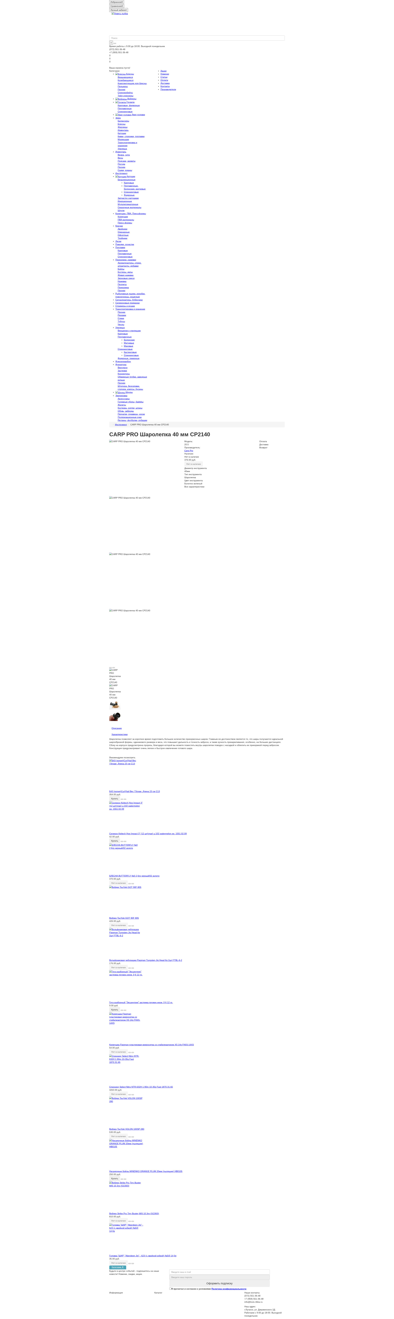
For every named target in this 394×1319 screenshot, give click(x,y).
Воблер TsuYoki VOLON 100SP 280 (126, 1129)
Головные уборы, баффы (130, 402)
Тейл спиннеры (125, 95)
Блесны (130, 74)
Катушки (122, 133)
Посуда (121, 164)
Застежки (122, 370)
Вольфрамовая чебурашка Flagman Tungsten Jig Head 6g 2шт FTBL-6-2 (145, 960)
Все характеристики (194, 486)
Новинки (165, 74)
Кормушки (123, 216)
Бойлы (121, 269)
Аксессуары (124, 398)
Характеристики (120, 734)
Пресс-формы (125, 223)
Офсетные (123, 235)
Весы (120, 158)
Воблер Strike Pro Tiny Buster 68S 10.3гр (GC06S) (134, 1213)
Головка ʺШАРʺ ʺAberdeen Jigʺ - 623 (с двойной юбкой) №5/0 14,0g (142, 1255)
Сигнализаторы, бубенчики (129, 300)
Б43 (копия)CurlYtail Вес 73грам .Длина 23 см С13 (134, 791)
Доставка (165, 83)
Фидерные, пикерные (128, 358)
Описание (117, 728)
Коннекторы (124, 373)
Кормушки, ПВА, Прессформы (130, 213)
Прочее (121, 89)
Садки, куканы (125, 170)
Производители (168, 89)
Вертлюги (122, 367)
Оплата (164, 80)
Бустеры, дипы (125, 272)
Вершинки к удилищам (129, 330)
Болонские (129, 340)
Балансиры (123, 121)
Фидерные (129, 195)
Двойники (122, 229)
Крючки (119, 226)
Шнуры (129, 392)
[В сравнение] (113, 667)
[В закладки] (110, 667)
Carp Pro (188, 450)
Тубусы (121, 321)
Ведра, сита (124, 155)
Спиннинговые (125, 111)
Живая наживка (125, 275)
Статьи (164, 77)
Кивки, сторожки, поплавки (131, 136)
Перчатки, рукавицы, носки (131, 414)
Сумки (121, 318)
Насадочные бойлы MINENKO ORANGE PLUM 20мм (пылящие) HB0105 (145, 1171)
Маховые (128, 346)
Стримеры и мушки (125, 306)
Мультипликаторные (128, 204)
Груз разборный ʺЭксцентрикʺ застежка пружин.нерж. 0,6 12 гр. (141, 1002)
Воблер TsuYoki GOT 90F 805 (124, 918)
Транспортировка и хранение (130, 309)
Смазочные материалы (129, 207)
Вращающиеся (125, 77)
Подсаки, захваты (126, 161)
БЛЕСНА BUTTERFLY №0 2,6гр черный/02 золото (134, 876)
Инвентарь (123, 130)
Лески (118, 241)
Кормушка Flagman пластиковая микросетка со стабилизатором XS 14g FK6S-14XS (151, 1044)
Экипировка (121, 395)
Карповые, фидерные (129, 105)
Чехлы (121, 324)
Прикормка (123, 287)
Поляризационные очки (130, 417)
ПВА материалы (126, 219)
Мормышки (123, 139)
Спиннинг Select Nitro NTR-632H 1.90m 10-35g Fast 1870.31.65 (141, 1087)
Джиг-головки (138, 114)
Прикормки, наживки (125, 260)
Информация (116, 1292)
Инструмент (121, 173)
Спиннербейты (125, 92)
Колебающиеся (125, 80)
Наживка (122, 281)
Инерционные (125, 201)
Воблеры (131, 99)
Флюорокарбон (123, 361)
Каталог (158, 1292)
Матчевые (129, 343)
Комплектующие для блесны (132, 83)
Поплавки (120, 247)
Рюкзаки (122, 315)
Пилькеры (123, 86)
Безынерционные (126, 179)
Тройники (122, 238)
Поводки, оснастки (124, 244)
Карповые (129, 182)
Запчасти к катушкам (128, 198)
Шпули (121, 210)
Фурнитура (120, 364)
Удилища (122, 148)
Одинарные (124, 232)
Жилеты (122, 405)
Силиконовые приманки (127, 303)
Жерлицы (122, 127)
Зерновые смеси (126, 278)
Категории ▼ (118, 1267)
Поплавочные (125, 108)
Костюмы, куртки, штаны (130, 408)
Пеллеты (122, 284)
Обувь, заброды (126, 411)
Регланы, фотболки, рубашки (132, 420)
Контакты (165, 86)
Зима (118, 118)
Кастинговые (130, 352)
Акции (164, 71)
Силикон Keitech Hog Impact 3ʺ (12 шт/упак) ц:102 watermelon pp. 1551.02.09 (148, 833)
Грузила (130, 102)
